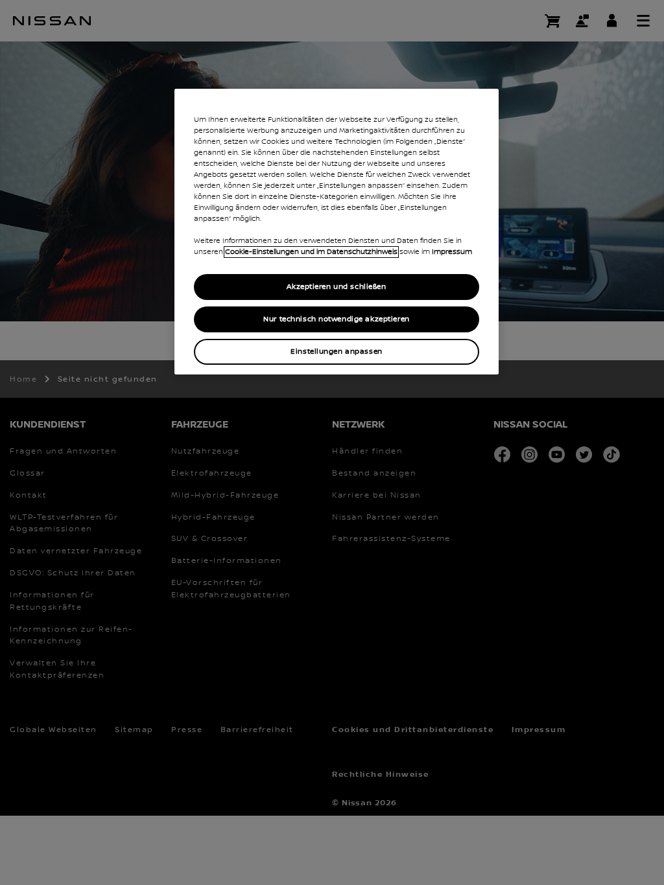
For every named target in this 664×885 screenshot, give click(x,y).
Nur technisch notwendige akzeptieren (336, 319)
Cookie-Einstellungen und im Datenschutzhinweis (311, 252)
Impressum (452, 252)
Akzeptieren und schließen (336, 286)
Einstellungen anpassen (336, 351)
